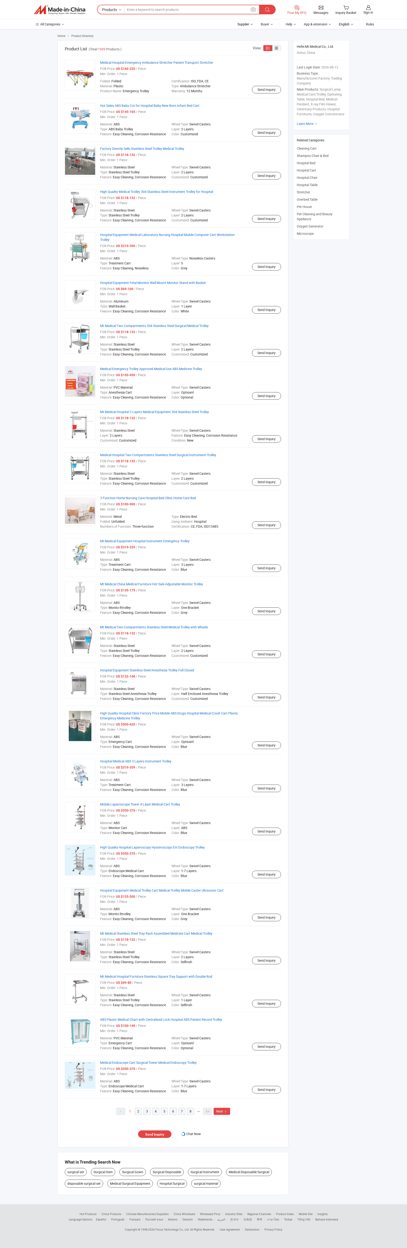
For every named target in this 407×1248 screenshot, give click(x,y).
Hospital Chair (307, 177)
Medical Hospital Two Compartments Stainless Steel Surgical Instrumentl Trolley (158, 455)
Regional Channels (259, 1214)
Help (289, 24)
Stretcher (303, 192)
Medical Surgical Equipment (130, 1183)
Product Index (285, 1214)
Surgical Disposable (167, 1172)
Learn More (307, 123)
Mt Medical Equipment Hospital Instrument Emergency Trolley (145, 541)
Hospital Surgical (172, 1183)
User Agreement (230, 1229)
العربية (221, 1219)
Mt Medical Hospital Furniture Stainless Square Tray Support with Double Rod (156, 976)
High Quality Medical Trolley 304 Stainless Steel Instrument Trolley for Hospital (156, 191)
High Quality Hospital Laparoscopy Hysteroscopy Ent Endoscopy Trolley (152, 847)
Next (222, 1111)
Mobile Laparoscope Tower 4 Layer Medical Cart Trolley (140, 804)
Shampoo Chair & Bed (313, 155)
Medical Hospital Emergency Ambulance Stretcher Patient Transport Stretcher (156, 62)
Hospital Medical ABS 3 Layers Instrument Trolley (135, 761)
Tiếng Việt (303, 1219)
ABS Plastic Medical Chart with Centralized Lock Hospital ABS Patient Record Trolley (161, 1019)
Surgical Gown (132, 1172)
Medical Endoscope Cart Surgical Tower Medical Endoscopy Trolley (148, 1062)
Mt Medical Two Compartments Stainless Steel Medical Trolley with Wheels (154, 627)
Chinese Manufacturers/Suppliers (147, 1214)
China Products (111, 1214)
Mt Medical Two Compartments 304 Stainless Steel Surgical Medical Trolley (154, 325)
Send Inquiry (266, 89)
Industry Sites (233, 1214)
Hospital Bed (306, 163)
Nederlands (205, 1219)
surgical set (75, 1172)
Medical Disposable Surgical (249, 1172)
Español (101, 1219)
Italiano (173, 1219)
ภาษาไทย (273, 1219)
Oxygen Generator (310, 226)
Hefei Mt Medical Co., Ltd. (315, 46)
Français (134, 1219)
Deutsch (188, 1219)
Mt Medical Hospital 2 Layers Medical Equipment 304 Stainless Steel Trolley (154, 412)
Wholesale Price (210, 1214)
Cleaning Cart (307, 148)
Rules (370, 24)
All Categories (50, 24)
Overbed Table (307, 199)
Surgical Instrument (205, 1172)
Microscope (305, 233)
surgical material (206, 1183)
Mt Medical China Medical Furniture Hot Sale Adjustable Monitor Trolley (151, 584)
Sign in (368, 12)
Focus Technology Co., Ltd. (172, 1229)
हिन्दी (259, 1219)
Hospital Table (307, 185)
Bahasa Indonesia (326, 1219)
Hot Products (88, 1214)
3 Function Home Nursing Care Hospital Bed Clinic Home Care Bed (148, 498)
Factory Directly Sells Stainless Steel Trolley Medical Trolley (142, 148)
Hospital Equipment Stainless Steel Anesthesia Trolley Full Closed (147, 670)
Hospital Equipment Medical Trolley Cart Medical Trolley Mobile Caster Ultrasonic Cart (162, 890)
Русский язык (154, 1219)
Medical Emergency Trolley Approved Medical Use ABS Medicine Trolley (151, 369)
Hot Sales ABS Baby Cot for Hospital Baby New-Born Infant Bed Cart (149, 105)
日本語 (248, 1219)
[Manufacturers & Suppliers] (59, 10)
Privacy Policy (273, 1229)
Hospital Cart (306, 170)
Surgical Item (103, 1172)
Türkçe (288, 1219)
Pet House (304, 206)
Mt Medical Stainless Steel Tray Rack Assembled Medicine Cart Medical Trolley (156, 933)
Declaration (252, 1229)
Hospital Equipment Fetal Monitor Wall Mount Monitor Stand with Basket (153, 282)
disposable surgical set (84, 1183)
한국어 (234, 1219)
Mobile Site (306, 1214)
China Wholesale (184, 1214)
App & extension (315, 24)
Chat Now (193, 1134)
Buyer (265, 24)
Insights (322, 1214)
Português (117, 1219)
